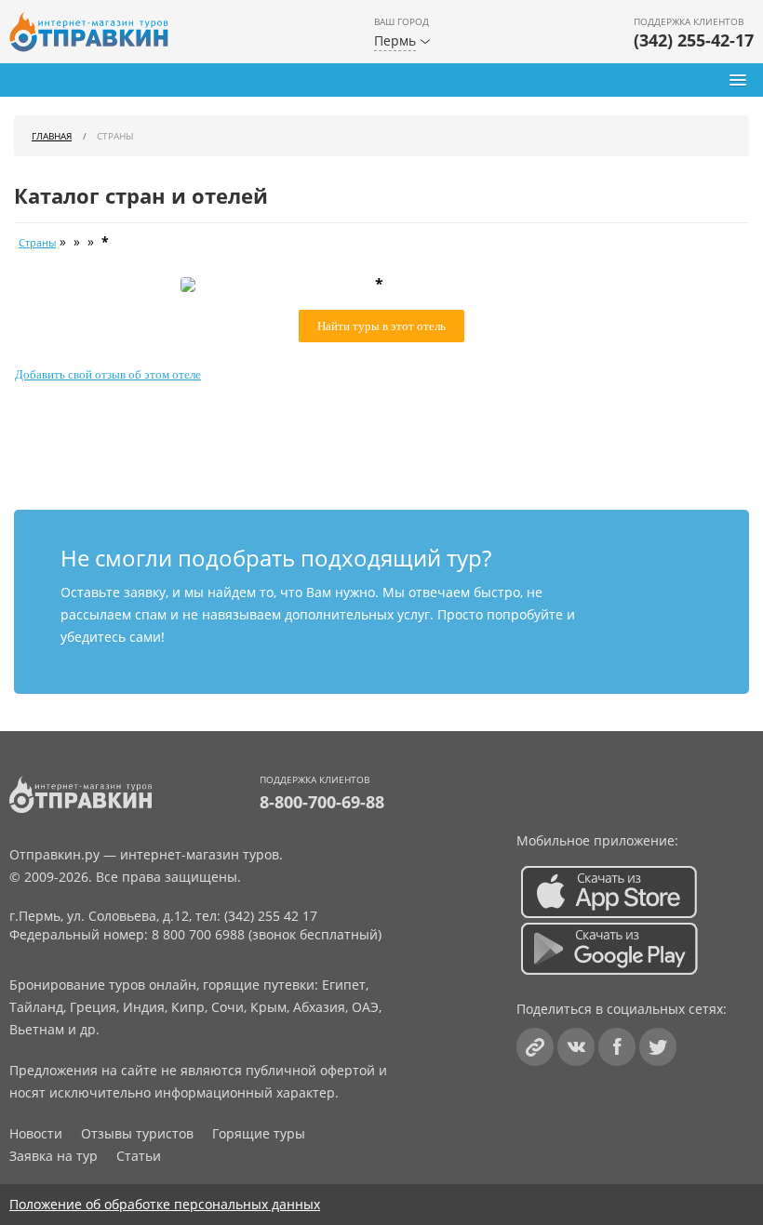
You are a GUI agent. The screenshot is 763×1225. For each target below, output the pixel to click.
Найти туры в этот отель (381, 326)
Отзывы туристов (137, 1133)
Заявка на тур (53, 1156)
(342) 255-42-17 (694, 40)
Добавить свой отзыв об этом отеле (108, 374)
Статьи (138, 1156)
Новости (35, 1133)
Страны (37, 242)
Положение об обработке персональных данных (164, 1204)
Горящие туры (258, 1133)
